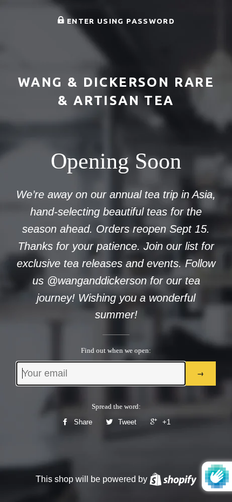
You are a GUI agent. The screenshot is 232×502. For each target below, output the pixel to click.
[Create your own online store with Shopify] (172, 479)
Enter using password (120, 21)
